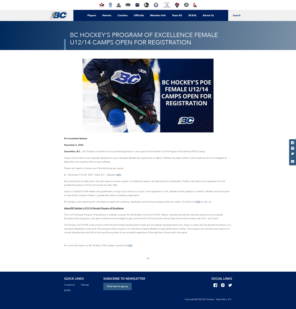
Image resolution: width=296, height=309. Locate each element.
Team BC (177, 15)
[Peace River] (166, 4)
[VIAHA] (177, 4)
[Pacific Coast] (156, 4)
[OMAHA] (146, 4)
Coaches (122, 15)
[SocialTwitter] (230, 285)
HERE (118, 174)
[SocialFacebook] (215, 285)
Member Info (158, 15)
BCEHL (193, 15)
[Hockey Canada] (101, 4)
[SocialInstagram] (223, 285)
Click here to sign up (117, 286)
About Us (208, 15)
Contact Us (69, 284)
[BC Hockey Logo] (58, 15)
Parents (106, 15)
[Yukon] (195, 4)
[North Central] (127, 4)
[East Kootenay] (118, 4)
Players (91, 15)
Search (236, 15)
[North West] (137, 4)
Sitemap (85, 284)
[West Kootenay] (186, 4)
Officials (139, 15)
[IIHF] (110, 4)
